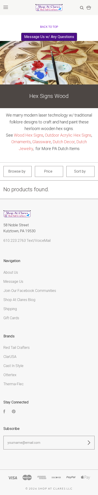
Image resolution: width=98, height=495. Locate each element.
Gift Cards (11, 318)
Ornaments (21, 141)
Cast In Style (13, 366)
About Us (10, 272)
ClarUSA (9, 357)
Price (48, 171)
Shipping (10, 309)
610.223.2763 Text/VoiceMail (27, 240)
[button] (49, 37)
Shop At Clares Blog (19, 300)
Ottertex (9, 375)
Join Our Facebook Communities (29, 290)
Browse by (17, 171)
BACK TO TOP (49, 26)
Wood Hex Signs (28, 135)
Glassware (41, 141)
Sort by (80, 171)
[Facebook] (4, 412)
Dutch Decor (64, 141)
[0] (88, 7)
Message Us (13, 281)
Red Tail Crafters (16, 347)
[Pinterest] (13, 412)
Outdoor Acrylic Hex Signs (68, 135)
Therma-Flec (13, 384)
